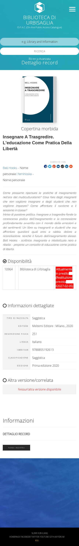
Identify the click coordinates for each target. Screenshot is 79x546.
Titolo (7, 471)
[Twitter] (49, 166)
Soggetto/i (10, 492)
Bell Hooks (10, 168)
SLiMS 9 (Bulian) (40, 533)
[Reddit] (62, 166)
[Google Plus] (54, 166)
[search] (39, 42)
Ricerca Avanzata (40, 59)
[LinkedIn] (66, 166)
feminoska (25, 174)
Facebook (26, 536)
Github (53, 536)
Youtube (44, 536)
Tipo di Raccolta (13, 514)
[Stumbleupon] (71, 166)
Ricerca (39, 51)
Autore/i (9, 482)
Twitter (35, 536)
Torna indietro (16, 448)
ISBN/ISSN (10, 503)
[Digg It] (58, 166)
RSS (37, 540)
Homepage (14, 536)
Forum (60, 536)
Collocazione (11, 525)
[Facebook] (45, 166)
